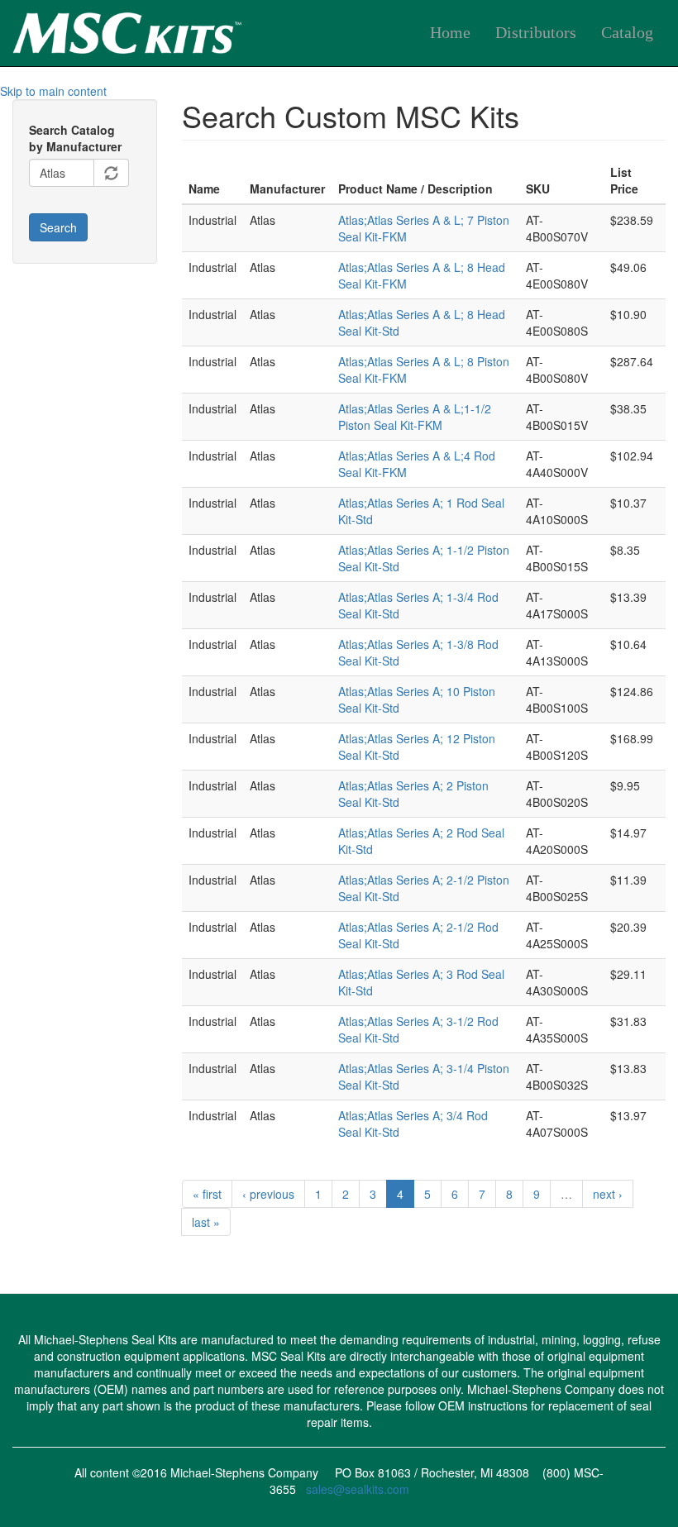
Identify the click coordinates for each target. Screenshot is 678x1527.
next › (608, 1194)
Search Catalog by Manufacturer (75, 138)
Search (58, 227)
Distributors (535, 32)
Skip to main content (53, 91)
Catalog (627, 32)
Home (450, 32)
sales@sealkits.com (357, 1489)
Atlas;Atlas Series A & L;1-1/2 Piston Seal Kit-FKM (414, 416)
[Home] (182, 30)
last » (206, 1222)
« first (207, 1194)
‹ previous (268, 1194)
